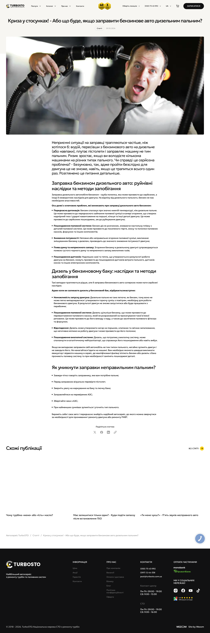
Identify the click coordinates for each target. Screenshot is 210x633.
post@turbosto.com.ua (151, 576)
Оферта (110, 597)
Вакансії (110, 572)
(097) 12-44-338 (147, 572)
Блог (108, 585)
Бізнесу (110, 581)
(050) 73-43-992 (148, 568)
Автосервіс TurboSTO (17, 535)
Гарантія (77, 577)
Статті (36, 535)
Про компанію (113, 568)
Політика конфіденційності (114, 591)
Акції (75, 572)
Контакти (80, 6)
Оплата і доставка (115, 577)
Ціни (75, 568)
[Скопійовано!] (115, 432)
